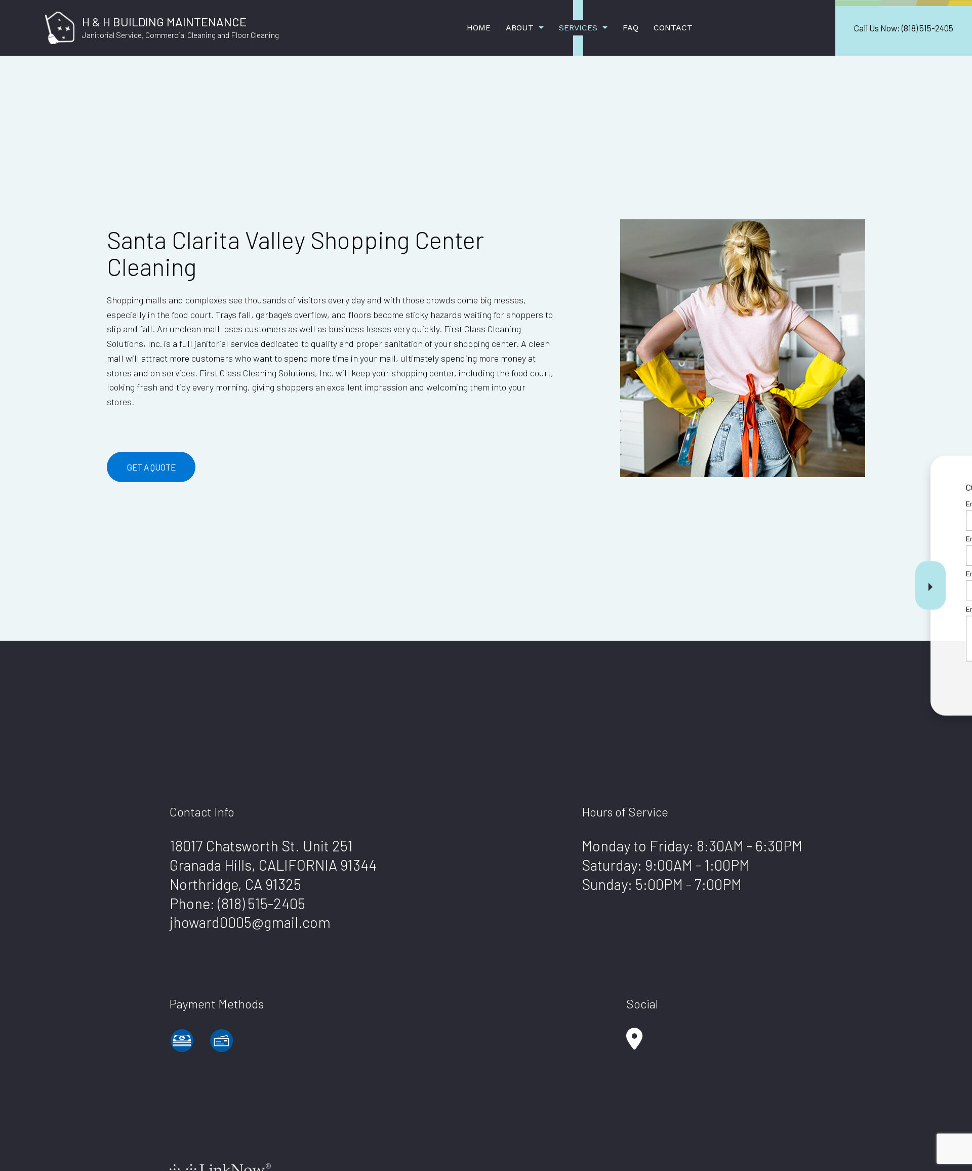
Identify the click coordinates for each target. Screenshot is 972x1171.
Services (578, 27)
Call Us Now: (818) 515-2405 (903, 28)
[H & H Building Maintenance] (59, 26)
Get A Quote (151, 467)
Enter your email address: (791, 573)
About (520, 27)
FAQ (630, 27)
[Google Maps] (634, 1043)
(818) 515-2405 (261, 903)
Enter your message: (783, 608)
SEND (898, 678)
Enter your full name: (783, 503)
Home (479, 27)
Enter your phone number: (791, 538)
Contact (673, 27)
